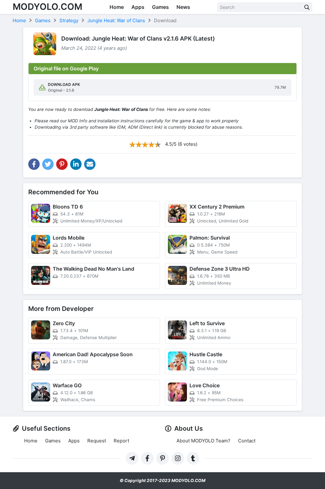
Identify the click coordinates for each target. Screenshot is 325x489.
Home (116, 7)
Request (96, 441)
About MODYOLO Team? (203, 441)
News (183, 7)
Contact (246, 441)
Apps (137, 7)
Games (160, 7)
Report (121, 441)
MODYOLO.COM (47, 6)
